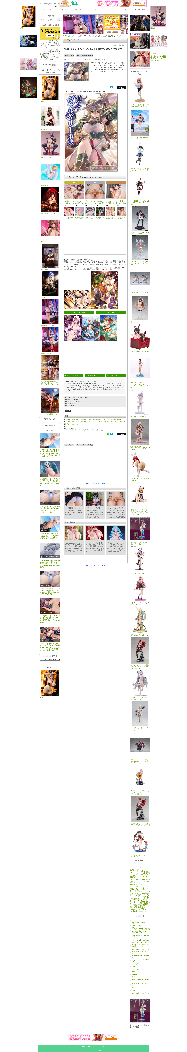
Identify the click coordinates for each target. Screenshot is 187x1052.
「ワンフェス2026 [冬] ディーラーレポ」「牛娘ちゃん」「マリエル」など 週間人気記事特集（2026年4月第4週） (50, 591)
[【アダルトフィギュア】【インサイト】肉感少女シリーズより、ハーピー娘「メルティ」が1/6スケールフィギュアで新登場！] (50, 469)
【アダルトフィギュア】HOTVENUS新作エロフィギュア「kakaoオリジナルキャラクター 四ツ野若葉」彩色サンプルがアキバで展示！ (95, 512)
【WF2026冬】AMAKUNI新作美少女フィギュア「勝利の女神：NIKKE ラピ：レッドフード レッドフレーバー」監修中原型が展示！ (50, 563)
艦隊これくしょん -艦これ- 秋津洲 (140, 908)
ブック (133, 988)
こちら (49, 45)
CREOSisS (145, 875)
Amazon (68, 410)
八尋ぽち (139, 895)
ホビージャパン (69, 55)
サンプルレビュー (44, 612)
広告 (83, 1046)
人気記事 (134, 974)
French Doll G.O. (134, 876)
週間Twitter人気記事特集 (46, 585)
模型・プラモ (78, 9)
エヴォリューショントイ (143, 882)
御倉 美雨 (140, 904)
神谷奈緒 (144, 906)
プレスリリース (44, 446)
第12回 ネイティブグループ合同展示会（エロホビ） (140, 945)
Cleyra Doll (139, 875)
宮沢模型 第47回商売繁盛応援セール (140, 935)
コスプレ (94, 9)
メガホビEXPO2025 (137, 925)
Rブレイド (135, 879)
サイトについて (140, 9)
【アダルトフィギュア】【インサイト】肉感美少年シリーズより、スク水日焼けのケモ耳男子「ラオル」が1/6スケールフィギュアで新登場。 (50, 453)
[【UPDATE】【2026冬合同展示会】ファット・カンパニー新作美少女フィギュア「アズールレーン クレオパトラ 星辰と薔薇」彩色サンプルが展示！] (50, 634)
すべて (133, 920)
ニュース (134, 966)
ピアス (135, 891)
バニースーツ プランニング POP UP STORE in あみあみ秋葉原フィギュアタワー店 (140, 941)
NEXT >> (104, 483)
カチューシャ (139, 885)
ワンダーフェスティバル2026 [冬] (47, 502)
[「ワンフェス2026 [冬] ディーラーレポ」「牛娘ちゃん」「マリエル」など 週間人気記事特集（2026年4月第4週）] (50, 579)
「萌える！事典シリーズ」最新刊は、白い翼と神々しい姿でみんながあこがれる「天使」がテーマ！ (94, 419)
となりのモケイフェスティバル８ (141, 952)
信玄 (135, 895)
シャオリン (135, 886)
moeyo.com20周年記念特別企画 (140, 956)
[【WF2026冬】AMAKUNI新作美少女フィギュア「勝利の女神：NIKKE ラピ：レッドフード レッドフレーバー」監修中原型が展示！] (50, 550)
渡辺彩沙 (137, 906)
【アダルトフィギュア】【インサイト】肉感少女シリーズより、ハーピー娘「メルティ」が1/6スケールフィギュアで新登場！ (50, 482)
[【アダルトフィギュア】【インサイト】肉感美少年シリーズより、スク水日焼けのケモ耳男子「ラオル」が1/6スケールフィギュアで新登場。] (50, 440)
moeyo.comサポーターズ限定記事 (140, 960)
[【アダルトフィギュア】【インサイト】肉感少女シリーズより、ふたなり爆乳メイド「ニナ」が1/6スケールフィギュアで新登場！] (50, 606)
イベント (109, 9)
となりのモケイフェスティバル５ (141, 984)
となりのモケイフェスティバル (141, 949)
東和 (145, 904)
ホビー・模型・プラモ (138, 969)
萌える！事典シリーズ (71, 424)
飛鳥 (135, 911)
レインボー (141, 891)
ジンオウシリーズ (143, 886)
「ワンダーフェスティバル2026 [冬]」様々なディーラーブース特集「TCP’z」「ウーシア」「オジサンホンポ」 (50, 509)
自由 (135, 908)
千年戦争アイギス (139, 895)
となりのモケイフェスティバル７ (141, 993)
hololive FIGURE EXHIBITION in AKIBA (140, 980)
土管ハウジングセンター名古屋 (139, 900)
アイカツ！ (141, 881)
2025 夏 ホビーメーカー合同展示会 (140, 872)
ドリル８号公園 (143, 890)
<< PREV (86, 483)
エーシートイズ (134, 884)
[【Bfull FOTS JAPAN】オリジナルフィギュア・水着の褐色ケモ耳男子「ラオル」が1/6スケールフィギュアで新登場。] (50, 524)
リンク (103, 1046)
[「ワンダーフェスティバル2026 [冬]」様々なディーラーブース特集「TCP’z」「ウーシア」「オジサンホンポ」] (50, 497)
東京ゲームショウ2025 (138, 923)
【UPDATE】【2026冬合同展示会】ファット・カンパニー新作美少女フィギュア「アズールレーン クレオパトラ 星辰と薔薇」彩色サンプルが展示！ (50, 647)
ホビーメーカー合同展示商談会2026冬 (48, 639)
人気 (124, 9)
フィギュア (62, 9)
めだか (135, 881)
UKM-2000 (144, 879)
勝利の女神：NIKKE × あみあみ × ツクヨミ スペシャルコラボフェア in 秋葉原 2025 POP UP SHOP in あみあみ (141, 930)
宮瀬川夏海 (134, 904)
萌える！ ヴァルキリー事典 (85, 55)
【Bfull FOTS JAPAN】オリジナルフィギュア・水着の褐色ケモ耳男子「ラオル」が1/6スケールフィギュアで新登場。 (50, 536)
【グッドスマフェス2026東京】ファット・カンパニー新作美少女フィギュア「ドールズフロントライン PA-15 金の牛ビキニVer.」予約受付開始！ (116, 512)
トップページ (47, 9)
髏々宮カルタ (142, 911)
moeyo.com (93, 1050)
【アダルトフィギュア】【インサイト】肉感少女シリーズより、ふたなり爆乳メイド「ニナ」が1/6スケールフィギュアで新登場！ (50, 619)
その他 (133, 990)
